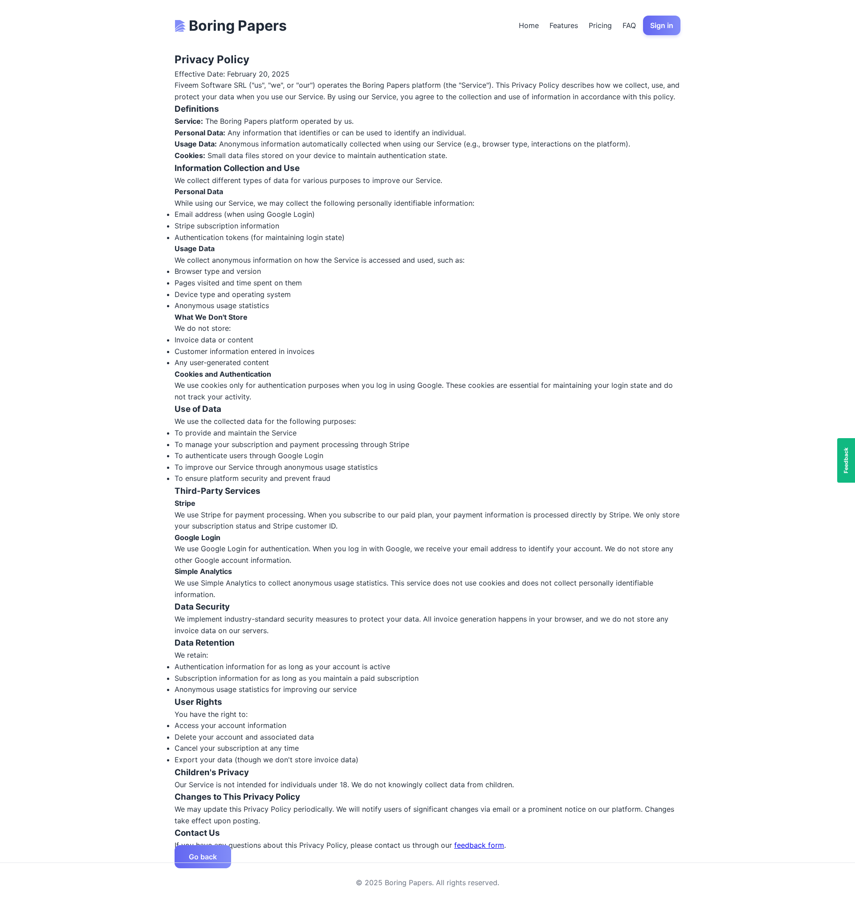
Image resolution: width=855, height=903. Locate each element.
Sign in (661, 25)
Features (564, 25)
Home (529, 25)
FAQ (629, 25)
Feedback (846, 460)
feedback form (479, 845)
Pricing (600, 25)
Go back (203, 856)
